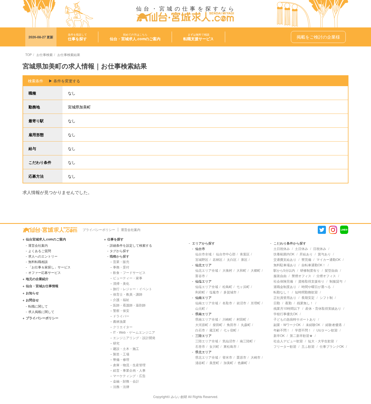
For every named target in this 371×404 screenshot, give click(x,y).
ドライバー (121, 316)
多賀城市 (230, 292)
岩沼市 (241, 302)
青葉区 (245, 254)
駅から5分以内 (284, 270)
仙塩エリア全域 (206, 286)
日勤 (276, 302)
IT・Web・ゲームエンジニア (134, 332)
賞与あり (324, 254)
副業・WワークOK (287, 324)
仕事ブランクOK (332, 346)
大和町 (241, 270)
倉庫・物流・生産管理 (129, 364)
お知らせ (32, 292)
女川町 (214, 346)
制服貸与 (335, 281)
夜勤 (288, 302)
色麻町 (242, 362)
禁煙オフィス (301, 275)
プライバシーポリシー (99, 229)
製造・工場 (121, 354)
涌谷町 (200, 362)
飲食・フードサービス (129, 272)
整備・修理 (121, 359)
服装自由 (280, 275)
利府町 (200, 292)
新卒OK (279, 335)
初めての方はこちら (135, 37)
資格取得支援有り (311, 281)
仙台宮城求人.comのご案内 (46, 239)
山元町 (200, 308)
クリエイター (123, 326)
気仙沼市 (228, 341)
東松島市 (230, 346)
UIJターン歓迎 (327, 330)
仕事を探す (115, 239)
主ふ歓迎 (308, 346)
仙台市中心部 (225, 254)
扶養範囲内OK (283, 254)
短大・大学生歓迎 (321, 341)
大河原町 (201, 324)
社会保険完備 (283, 281)
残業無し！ (305, 302)
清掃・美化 (121, 283)
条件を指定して (77, 37)
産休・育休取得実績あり (323, 308)
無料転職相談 (38, 261)
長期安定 (308, 297)
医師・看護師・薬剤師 (129, 305)
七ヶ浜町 (243, 286)
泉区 (244, 259)
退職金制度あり (284, 286)
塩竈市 (214, 292)
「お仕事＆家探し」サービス (49, 267)
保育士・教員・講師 (127, 294)
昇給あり (306, 254)
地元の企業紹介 (37, 278)
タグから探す (119, 250)
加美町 (228, 362)
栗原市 (241, 357)
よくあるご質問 (39, 250)
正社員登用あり (284, 297)
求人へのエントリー (43, 256)
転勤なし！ (281, 292)
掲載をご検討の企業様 (318, 37)
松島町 (227, 286)
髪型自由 (331, 270)
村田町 (241, 319)
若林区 (217, 259)
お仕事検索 (44, 54)
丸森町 (246, 324)
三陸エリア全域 (206, 341)
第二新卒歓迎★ (301, 335)
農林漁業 (119, 321)
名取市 (227, 302)
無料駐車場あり (284, 264)
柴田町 (217, 324)
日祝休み (319, 248)
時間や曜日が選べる (316, 286)
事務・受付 (121, 267)
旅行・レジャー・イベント (132, 288)
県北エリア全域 (206, 357)
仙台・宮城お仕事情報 (42, 285)
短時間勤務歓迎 (306, 292)
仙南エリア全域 (206, 302)
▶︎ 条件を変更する (64, 81)
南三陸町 (246, 341)
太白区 (232, 259)
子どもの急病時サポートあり (294, 319)
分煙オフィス (326, 275)
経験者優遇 (333, 324)
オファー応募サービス (44, 272)
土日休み (301, 248)
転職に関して (38, 306)
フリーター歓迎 (284, 346)
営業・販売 (121, 261)
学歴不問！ (303, 330)
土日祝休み (281, 248)
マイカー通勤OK (328, 259)
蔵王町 (214, 330)
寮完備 (306, 259)
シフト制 (326, 297)
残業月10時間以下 (286, 308)
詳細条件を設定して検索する (131, 245)
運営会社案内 (130, 229)
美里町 (214, 362)
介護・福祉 (121, 299)
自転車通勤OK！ (313, 264)
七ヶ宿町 (230, 330)
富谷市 (200, 275)
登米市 (227, 357)
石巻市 (200, 346)
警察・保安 (121, 310)
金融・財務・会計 (126, 381)
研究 (116, 343)
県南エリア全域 (206, 319)
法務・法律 (121, 386)
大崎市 (255, 357)
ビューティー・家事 (127, 277)
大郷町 (255, 270)
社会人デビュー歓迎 (288, 341)
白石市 (200, 330)
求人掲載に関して (41, 311)
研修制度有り (310, 270)
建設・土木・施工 (126, 348)
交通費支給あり (284, 259)
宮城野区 (201, 259)
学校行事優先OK (285, 313)
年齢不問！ (281, 330)
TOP (28, 54)
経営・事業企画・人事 (129, 370)
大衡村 (227, 270)
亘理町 (255, 302)
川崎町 (227, 319)
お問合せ (32, 299)
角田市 (232, 324)
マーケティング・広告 (129, 375)
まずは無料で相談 (198, 37)
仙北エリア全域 (206, 270)
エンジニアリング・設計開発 (134, 337)
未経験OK (313, 324)
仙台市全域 (203, 254)
